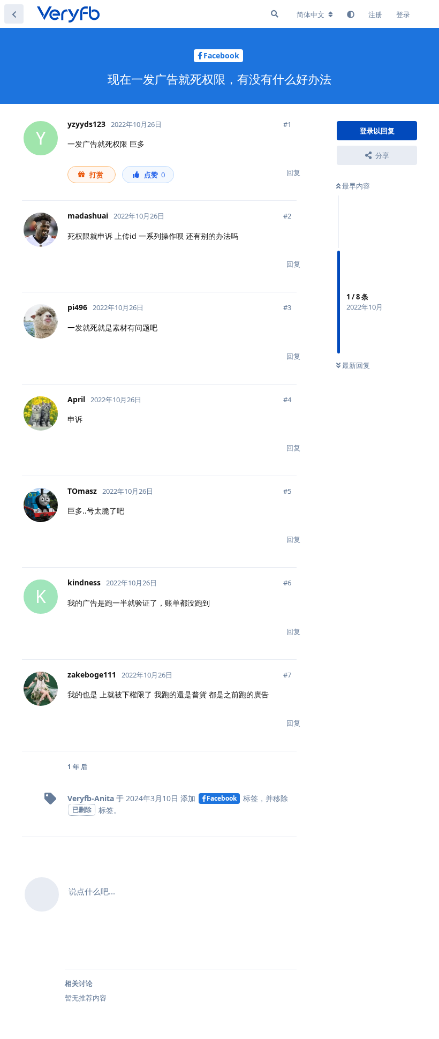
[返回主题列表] (14, 14)
